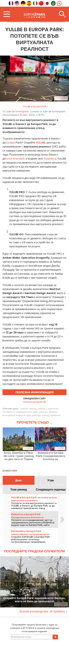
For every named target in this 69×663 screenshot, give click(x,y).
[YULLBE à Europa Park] (34, 78)
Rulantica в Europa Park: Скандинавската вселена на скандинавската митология (50, 456)
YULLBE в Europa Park (34, 106)
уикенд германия (51, 415)
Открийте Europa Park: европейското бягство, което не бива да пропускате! (34, 600)
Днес (18, 480)
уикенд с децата (48, 412)
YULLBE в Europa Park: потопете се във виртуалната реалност (34, 499)
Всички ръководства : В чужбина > (43, 611)
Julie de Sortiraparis (17, 111)
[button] (5, 78)
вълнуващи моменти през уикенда (22, 415)
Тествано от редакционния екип (20, 412)
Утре (50, 480)
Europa (10, 143)
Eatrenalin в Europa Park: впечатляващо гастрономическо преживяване (30, 534)
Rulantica (50, 159)
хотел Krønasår (15, 159)
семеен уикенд (28, 408)
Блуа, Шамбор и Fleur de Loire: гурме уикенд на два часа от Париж (19, 456)
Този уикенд (18, 489)
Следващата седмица (50, 489)
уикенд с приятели (48, 408)
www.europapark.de (34, 402)
